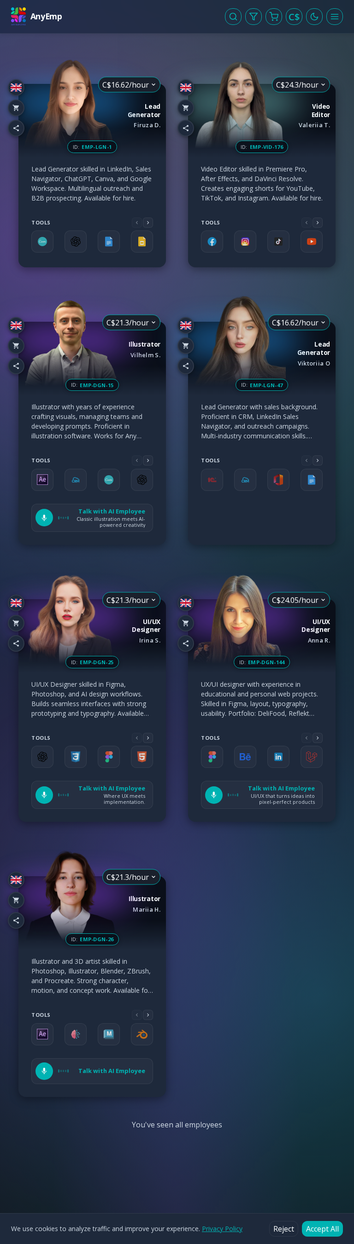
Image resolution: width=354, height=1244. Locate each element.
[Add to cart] (16, 108)
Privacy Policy (222, 1228)
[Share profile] (16, 128)
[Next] (148, 223)
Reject (283, 1229)
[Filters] (253, 16)
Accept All (322, 1229)
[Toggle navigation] (334, 16)
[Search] (233, 16)
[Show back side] (166, 175)
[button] (92, 518)
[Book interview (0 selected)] (274, 16)
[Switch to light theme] (314, 16)
